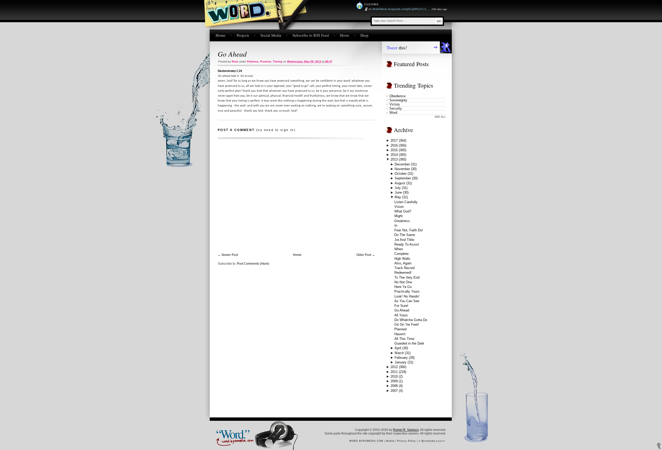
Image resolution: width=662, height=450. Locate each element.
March (399, 353)
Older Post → (365, 255)
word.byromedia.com (366, 441)
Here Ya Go (403, 287)
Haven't (399, 334)
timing (277, 61)
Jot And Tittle (404, 240)
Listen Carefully (406, 202)
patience (253, 61)
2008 (394, 386)
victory (394, 104)
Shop (364, 35)
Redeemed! (402, 272)
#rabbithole (380, 9)
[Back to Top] (658, 445)
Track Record (404, 268)
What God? (402, 211)
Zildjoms (371, 4)
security (395, 108)
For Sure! (401, 306)
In (395, 225)
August (400, 183)
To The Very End (406, 277)
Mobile (390, 441)
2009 (394, 381)
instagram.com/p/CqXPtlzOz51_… (409, 9)
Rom (235, 61)
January (401, 362)
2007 (394, 391)
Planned (400, 329)
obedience (397, 96)
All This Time (404, 339)
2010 (394, 376)
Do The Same (404, 235)
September (403, 178)
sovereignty (398, 100)
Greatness (402, 221)
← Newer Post (228, 255)
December (402, 164)
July (398, 188)
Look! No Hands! (406, 296)
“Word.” (232, 433)
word (393, 113)
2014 (394, 155)
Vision (399, 207)
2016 (394, 145)
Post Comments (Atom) (253, 263)
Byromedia (428, 441)
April (398, 348)
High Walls (402, 259)
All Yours (401, 315)
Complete (401, 254)
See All (440, 117)
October (401, 174)
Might (398, 216)
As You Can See (406, 301)
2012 (394, 367)
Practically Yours (407, 291)
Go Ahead (232, 53)
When (398, 249)
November (402, 169)
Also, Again (402, 263)
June (398, 192)
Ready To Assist (406, 244)
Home (220, 35)
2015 (394, 150)
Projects (243, 35)
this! (397, 47)
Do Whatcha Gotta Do (410, 320)
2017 (394, 140)
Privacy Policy (406, 441)
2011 (394, 372)
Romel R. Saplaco (406, 430)
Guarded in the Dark (409, 343)
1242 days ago (439, 9)
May (398, 197)
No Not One (403, 282)
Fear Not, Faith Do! (408, 230)
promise (265, 61)
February (401, 358)
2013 (394, 159)
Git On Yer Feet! (406, 324)
